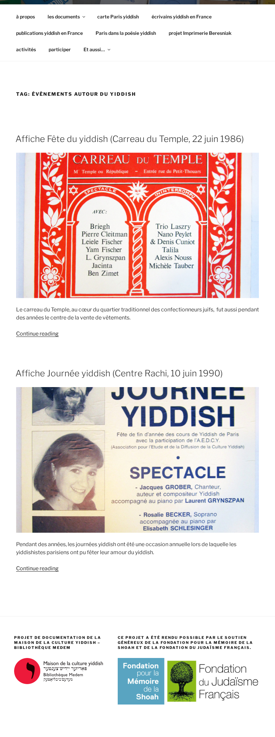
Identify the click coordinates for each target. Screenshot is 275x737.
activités (26, 49)
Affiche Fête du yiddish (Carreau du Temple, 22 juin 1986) (129, 139)
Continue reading (37, 333)
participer (60, 49)
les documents (64, 16)
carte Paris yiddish (118, 16)
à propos (25, 16)
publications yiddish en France (49, 33)
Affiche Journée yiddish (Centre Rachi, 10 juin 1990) (119, 373)
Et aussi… (94, 49)
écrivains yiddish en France (182, 16)
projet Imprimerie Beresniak (200, 33)
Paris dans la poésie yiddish (126, 33)
